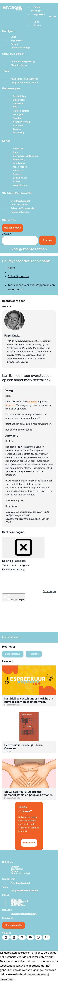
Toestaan (31, 975)
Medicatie (34, 654)
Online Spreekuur (18, 276)
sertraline (32, 402)
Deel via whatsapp (13, 569)
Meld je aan (29, 842)
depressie (10, 405)
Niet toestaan (42, 975)
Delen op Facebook (14, 561)
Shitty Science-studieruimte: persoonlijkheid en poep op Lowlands (28, 793)
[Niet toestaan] (14, 979)
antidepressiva (12, 654)
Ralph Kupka (12, 335)
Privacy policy (6, 979)
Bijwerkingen (12, 481)
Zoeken (6, 234)
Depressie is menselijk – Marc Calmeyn (23, 746)
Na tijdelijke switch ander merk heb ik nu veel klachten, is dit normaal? (28, 700)
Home (11, 267)
